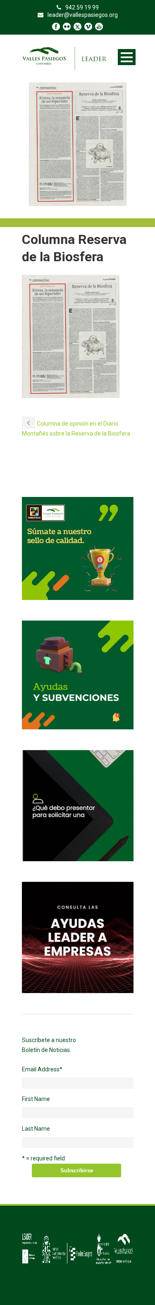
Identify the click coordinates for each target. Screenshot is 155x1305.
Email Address (42, 1069)
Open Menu (127, 57)
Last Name (36, 1128)
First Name (36, 1099)
